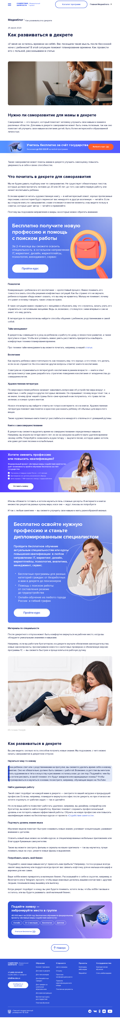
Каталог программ (71, 4)
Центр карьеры (61, 967)
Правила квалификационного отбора (64, 983)
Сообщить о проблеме (18, 985)
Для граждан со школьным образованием (41, 987)
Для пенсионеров (42, 975)
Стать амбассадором (103, 973)
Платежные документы (64, 989)
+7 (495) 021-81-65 (15, 972)
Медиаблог (15, 20)
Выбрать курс (99, 147)
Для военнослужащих (44, 993)
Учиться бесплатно (23, 931)
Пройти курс (30, 268)
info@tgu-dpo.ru (14, 978)
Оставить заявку (20, 486)
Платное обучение (42, 1003)
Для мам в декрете (43, 971)
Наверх (61, 947)
